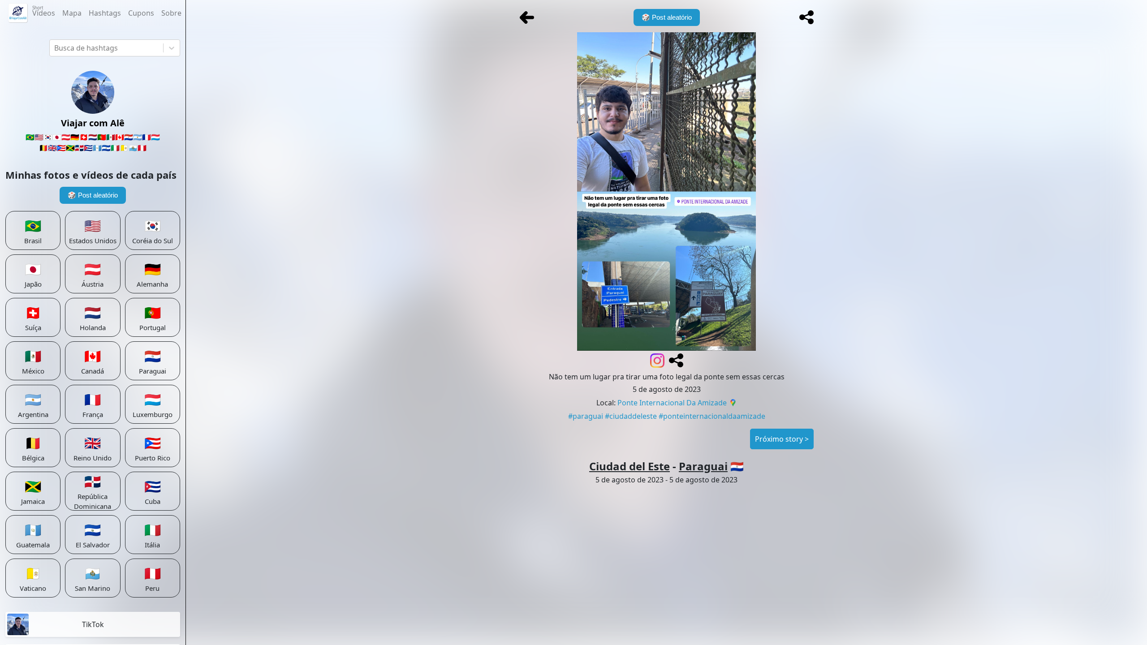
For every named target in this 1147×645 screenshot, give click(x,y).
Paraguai (703, 466)
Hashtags (105, 13)
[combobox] (55, 48)
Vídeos (43, 11)
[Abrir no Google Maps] (733, 403)
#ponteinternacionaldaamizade (712, 416)
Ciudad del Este (629, 466)
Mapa (72, 13)
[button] (806, 17)
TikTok (93, 624)
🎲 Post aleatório (93, 195)
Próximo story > (782, 439)
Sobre (171, 13)
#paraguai (585, 416)
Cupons (141, 13)
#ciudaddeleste (631, 416)
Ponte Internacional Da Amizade (672, 403)
